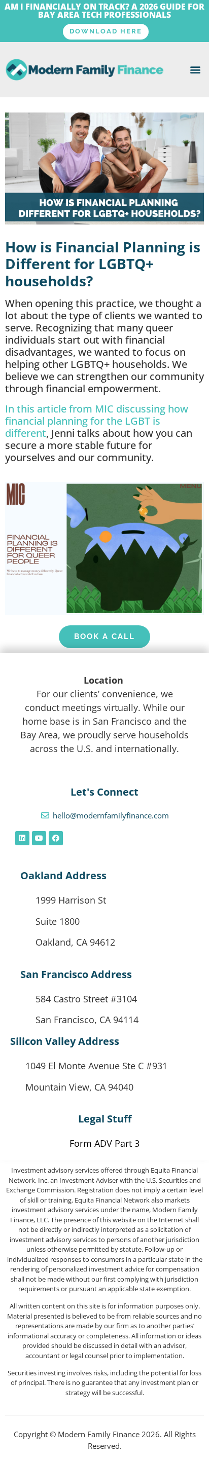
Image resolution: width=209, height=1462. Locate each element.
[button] (195, 69)
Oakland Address (63, 875)
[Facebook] (56, 838)
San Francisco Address (76, 974)
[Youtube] (39, 838)
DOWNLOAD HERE (105, 31)
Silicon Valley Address (64, 1041)
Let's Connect (104, 792)
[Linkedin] (22, 838)
